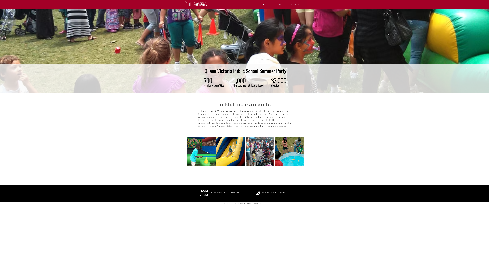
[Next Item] (299, 151)
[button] (281, 5)
